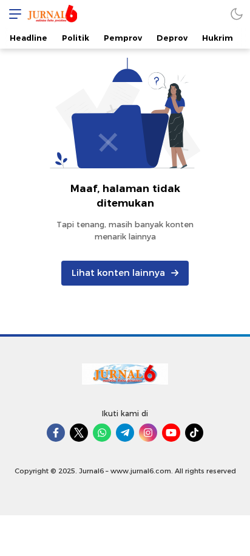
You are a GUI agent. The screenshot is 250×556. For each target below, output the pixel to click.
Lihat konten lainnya (118, 272)
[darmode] (236, 13)
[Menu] (12, 13)
